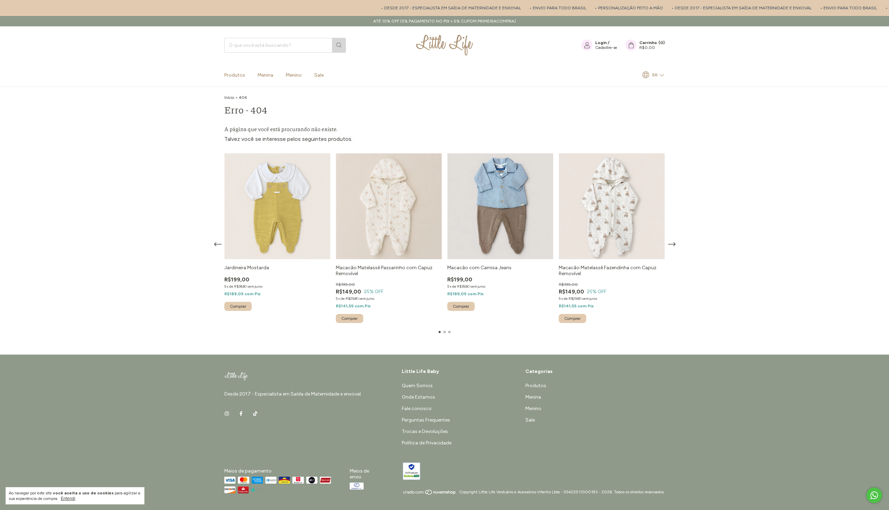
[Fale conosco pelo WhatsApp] (874, 495)
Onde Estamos (418, 397)
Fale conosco (417, 408)
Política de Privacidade (426, 443)
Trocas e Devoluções (425, 431)
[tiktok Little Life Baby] (255, 414)
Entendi (68, 498)
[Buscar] (339, 45)
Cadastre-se (606, 47)
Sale (319, 75)
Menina (265, 75)
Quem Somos (417, 386)
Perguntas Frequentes (426, 420)
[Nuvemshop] (430, 493)
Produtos (234, 75)
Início (229, 97)
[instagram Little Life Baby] (226, 414)
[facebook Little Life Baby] (241, 414)
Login (601, 42)
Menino (294, 75)
